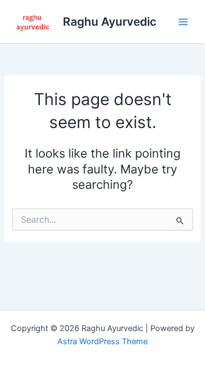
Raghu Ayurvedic (109, 21)
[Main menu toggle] (183, 21)
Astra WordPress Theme (102, 341)
